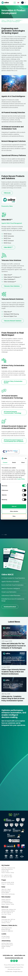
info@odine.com (8, 955)
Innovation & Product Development (10, 21)
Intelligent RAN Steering (11, 314)
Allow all (14, 506)
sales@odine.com (19, 955)
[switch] (24, 490)
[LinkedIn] (11, 961)
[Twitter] (14, 961)
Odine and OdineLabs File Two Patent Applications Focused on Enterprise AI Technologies (13, 646)
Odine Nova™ (8, 312)
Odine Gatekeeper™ (10, 282)
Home (3, 20)
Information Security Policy (14, 969)
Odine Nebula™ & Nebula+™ (12, 277)
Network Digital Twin (10, 316)
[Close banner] (25, 458)
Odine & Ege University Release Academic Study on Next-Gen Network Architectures (13, 672)
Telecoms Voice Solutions (12, 286)
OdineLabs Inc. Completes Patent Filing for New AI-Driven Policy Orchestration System (12, 698)
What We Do (9, 20)
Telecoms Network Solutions (12, 321)
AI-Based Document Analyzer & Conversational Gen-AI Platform (13, 440)
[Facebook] (16, 961)
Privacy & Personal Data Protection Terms (14, 965)
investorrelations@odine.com (14, 958)
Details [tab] (14, 462)
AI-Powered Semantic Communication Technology (12, 412)
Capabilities (18, 20)
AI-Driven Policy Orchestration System (13, 382)
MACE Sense (7, 234)
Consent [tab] (5, 462)
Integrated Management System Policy (14, 967)
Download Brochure (10, 606)
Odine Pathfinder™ (9, 279)
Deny (14, 516)
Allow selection (14, 511)
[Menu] (15, 3)
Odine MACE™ (8, 247)
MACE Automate (9, 236)
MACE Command (9, 241)
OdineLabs (7, 193)
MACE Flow (7, 238)
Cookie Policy (21, 479)
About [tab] (23, 462)
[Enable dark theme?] (24, 2)
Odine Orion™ (8, 275)
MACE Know (7, 243)
